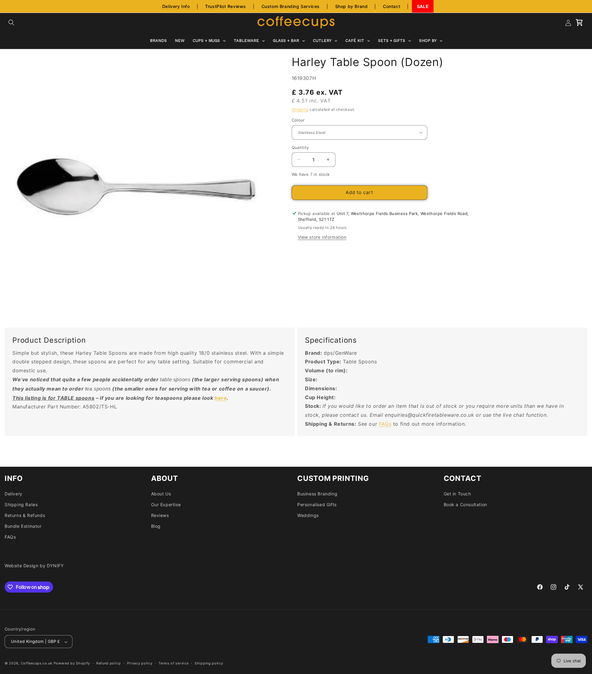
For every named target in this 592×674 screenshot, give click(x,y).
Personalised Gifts (317, 504)
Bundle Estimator (23, 526)
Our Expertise (166, 504)
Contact (391, 6)
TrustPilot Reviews (225, 6)
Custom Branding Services (290, 6)
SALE (423, 6)
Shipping (300, 109)
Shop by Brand (351, 6)
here (221, 398)
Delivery (14, 493)
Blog (156, 526)
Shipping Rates (21, 504)
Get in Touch (457, 493)
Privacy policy (140, 663)
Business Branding (317, 493)
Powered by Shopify (72, 663)
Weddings (308, 515)
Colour (298, 120)
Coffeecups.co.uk (36, 663)
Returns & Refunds (25, 515)
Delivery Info (176, 6)
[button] (11, 22)
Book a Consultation (465, 504)
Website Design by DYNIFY (34, 565)
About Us (161, 493)
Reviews (160, 515)
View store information (322, 237)
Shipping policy (209, 663)
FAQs (385, 423)
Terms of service (173, 663)
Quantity (300, 147)
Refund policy (108, 663)
